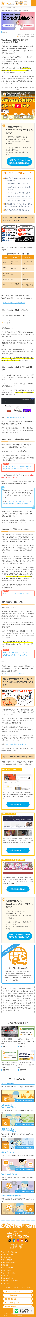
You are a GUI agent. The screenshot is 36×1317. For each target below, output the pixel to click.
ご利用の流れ (7, 1257)
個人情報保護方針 (8, 1278)
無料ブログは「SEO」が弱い (17, 200)
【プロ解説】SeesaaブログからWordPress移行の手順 (26, 1065)
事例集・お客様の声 (9, 1262)
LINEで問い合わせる (10, 1306)
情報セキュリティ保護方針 (11, 1280)
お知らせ (5, 1275)
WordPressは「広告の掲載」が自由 (19, 193)
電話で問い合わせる (10, 1299)
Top (2, 7)
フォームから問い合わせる (12, 1291)
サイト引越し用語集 (9, 1273)
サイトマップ (7, 1283)
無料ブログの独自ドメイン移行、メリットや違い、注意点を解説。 (26, 1041)
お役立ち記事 (8, 7)
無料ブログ (15, 7)
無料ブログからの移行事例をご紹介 (17, 210)
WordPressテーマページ (14, 417)
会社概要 (5, 1265)
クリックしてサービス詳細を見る (14, 303)
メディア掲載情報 (8, 1267)
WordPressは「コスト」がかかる (18, 183)
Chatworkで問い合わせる (12, 1303)
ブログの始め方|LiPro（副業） (15, 744)
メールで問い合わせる (11, 1295)
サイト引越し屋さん (18, 1315)
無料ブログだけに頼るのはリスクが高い (16, 593)
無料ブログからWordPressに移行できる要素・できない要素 (9, 1065)
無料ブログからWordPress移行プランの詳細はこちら (19, 161)
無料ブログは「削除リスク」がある (19, 196)
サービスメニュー (8, 1254)
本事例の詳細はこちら (18, 804)
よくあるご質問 (7, 1260)
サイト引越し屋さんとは (10, 1252)
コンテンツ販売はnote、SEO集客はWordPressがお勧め (9, 1041)
